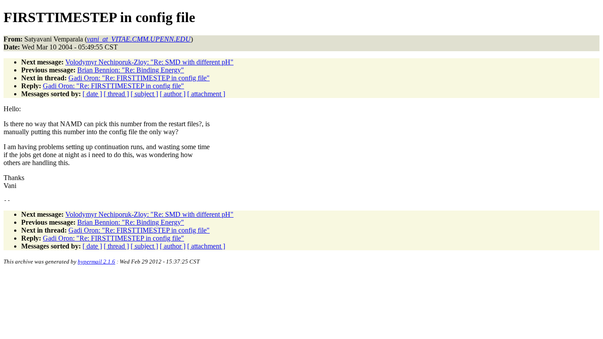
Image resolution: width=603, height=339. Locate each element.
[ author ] (172, 94)
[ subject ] (144, 94)
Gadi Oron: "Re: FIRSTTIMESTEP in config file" (139, 78)
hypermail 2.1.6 (96, 261)
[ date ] (92, 94)
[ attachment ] (206, 94)
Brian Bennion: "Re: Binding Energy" (130, 70)
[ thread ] (116, 94)
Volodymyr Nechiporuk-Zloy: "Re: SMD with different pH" (149, 62)
